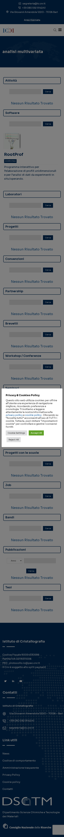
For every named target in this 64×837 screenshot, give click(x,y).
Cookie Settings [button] (16, 433)
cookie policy (33, 415)
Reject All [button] (14, 439)
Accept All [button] (36, 433)
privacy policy (14, 415)
